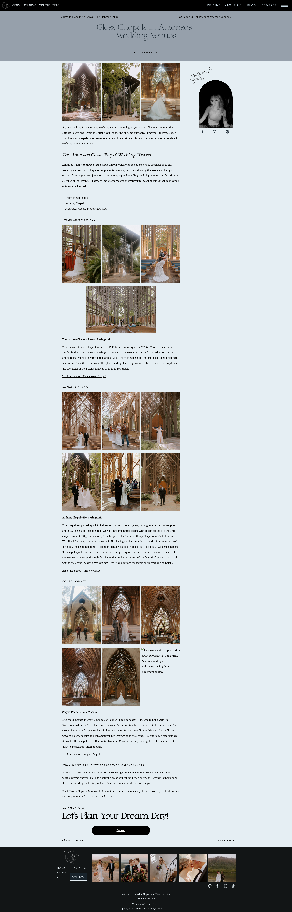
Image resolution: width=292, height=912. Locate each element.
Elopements (146, 53)
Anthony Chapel (74, 203)
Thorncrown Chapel (77, 197)
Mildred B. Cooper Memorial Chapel (86, 208)
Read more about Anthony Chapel (81, 570)
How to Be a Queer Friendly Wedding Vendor (202, 17)
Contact (121, 830)
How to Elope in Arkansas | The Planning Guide (90, 17)
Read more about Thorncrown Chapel (84, 376)
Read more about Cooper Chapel (81, 754)
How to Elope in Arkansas (83, 791)
